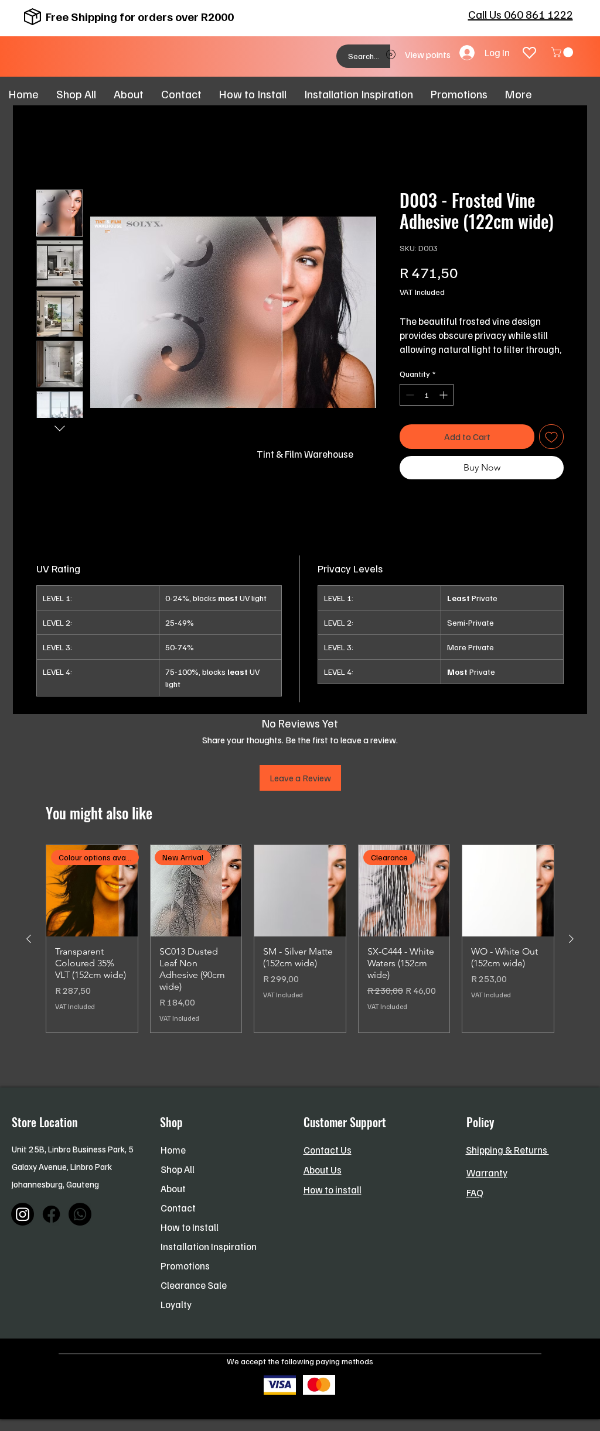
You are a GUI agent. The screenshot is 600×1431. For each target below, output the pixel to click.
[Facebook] (51, 1214)
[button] (563, 52)
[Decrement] (408, 395)
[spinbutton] (426, 395)
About (173, 1188)
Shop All (178, 1169)
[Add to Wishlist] (551, 436)
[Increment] (444, 395)
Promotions (185, 1266)
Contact (178, 1208)
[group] (300, 938)
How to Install (190, 1227)
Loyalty (176, 1304)
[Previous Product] (29, 939)
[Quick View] (300, 890)
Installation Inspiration (209, 1246)
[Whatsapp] (80, 1214)
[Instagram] (22, 1214)
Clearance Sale (194, 1285)
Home (173, 1150)
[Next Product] (571, 939)
